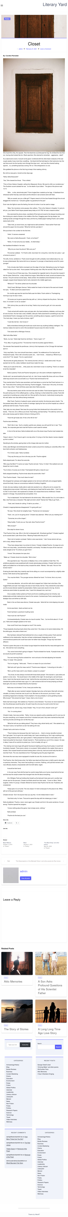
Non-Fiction (10, 1103)
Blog (7, 1067)
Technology (10, 1115)
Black (24, 843)
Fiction (7, 19)
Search (40, 1043)
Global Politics (10, 1088)
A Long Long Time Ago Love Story (49, 1031)
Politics (8, 1108)
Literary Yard (55, 4)
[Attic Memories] (17, 963)
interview (9, 1090)
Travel (8, 1117)
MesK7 (37, 1214)
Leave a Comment (45, 49)
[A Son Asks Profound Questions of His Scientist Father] (51, 963)
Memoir (8, 1099)
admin (21, 49)
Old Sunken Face (43, 1069)
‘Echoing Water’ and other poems (48, 1067)
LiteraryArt (9, 1097)
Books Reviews (11, 1069)
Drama (8, 1076)
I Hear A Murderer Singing (46, 1074)
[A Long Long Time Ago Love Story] (51, 1011)
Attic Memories (13, 981)
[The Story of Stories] (17, 1011)
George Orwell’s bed (44, 1065)
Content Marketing (12, 1074)
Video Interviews (11, 1119)
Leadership (9, 1092)
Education (9, 1078)
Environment (10, 1081)
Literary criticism (11, 1094)
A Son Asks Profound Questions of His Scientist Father (50, 987)
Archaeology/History (12, 1065)
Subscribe (25, 1045)
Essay (8, 1083)
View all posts (25, 878)
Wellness (9, 1122)
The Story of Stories (16, 1029)
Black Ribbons (7, 843)
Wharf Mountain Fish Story (14, 1163)
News (8, 1101)
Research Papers (11, 1110)
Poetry (8, 1106)
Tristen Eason (10, 1149)
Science (9, 1113)
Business (9, 1072)
